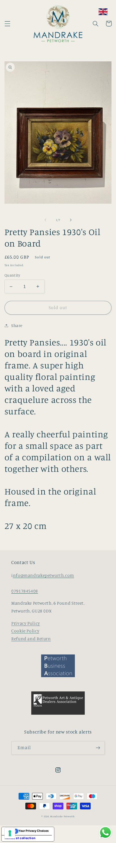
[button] (7, 23)
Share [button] (17, 325)
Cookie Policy (25, 630)
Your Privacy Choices (33, 831)
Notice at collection (20, 838)
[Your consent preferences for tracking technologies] (10, 833)
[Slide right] (70, 220)
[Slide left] (45, 220)
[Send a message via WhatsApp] (105, 832)
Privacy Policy (25, 623)
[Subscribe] (98, 748)
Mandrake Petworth (62, 816)
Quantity (12, 275)
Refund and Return (31, 638)
